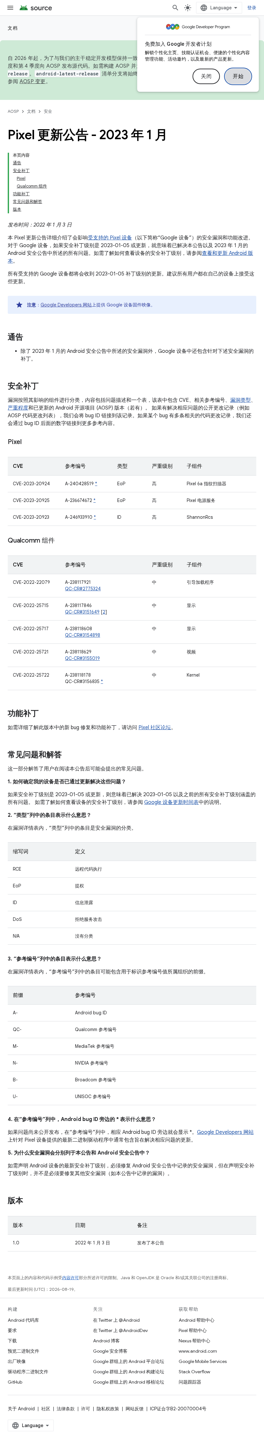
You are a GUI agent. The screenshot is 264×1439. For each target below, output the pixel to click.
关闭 (206, 76)
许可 (85, 1408)
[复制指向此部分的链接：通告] (29, 338)
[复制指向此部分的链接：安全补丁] (45, 387)
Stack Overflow (194, 1372)
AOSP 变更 (33, 81)
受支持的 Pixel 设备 (110, 238)
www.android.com (198, 1351)
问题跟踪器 (190, 1382)
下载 (12, 1341)
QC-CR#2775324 (83, 589)
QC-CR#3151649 (82, 612)
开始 (238, 76)
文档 (13, 28)
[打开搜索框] (175, 8)
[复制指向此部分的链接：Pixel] (28, 442)
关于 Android (21, 1408)
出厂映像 (17, 1361)
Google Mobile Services (203, 1361)
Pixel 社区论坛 (154, 727)
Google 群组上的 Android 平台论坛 (128, 1361)
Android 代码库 (23, 1320)
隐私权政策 (108, 1408)
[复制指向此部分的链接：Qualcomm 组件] (60, 541)
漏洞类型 (240, 400)
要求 (12, 1330)
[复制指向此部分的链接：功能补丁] (45, 714)
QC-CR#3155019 (82, 658)
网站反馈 (135, 1408)
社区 (45, 1408)
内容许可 (70, 1277)
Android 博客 (106, 1341)
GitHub (15, 1382)
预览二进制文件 (23, 1351)
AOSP (13, 111)
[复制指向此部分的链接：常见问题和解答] (68, 755)
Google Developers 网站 (66, 305)
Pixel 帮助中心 (193, 1330)
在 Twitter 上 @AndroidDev (120, 1330)
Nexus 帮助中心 (194, 1341)
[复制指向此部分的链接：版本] (29, 1201)
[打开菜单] (10, 7)
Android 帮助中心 (196, 1320)
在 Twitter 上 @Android (116, 1320)
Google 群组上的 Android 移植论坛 (128, 1382)
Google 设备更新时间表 (171, 802)
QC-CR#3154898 (82, 635)
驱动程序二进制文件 (28, 1372)
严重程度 (18, 408)
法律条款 (66, 1408)
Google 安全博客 (110, 1351)
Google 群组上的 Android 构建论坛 (128, 1372)
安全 (48, 111)
